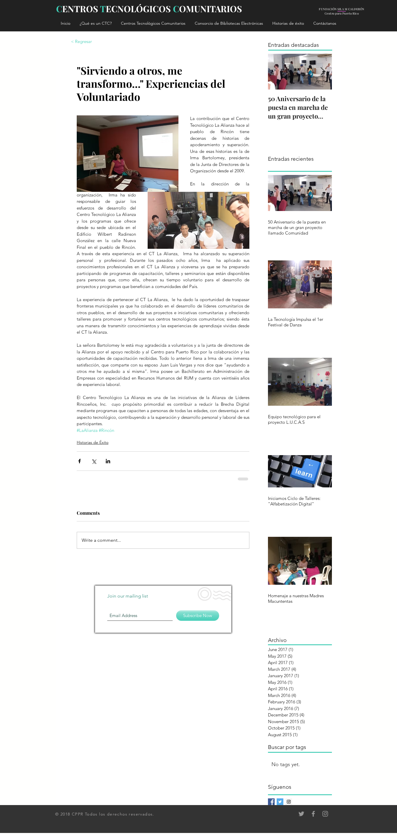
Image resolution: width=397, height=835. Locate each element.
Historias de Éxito (92, 442)
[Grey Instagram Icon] (325, 814)
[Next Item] (322, 71)
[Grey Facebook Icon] (313, 814)
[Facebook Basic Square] (271, 801)
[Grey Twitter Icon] (301, 814)
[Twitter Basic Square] (280, 801)
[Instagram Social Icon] (288, 801)
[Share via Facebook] (79, 461)
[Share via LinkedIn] (108, 461)
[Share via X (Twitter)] (93, 461)
